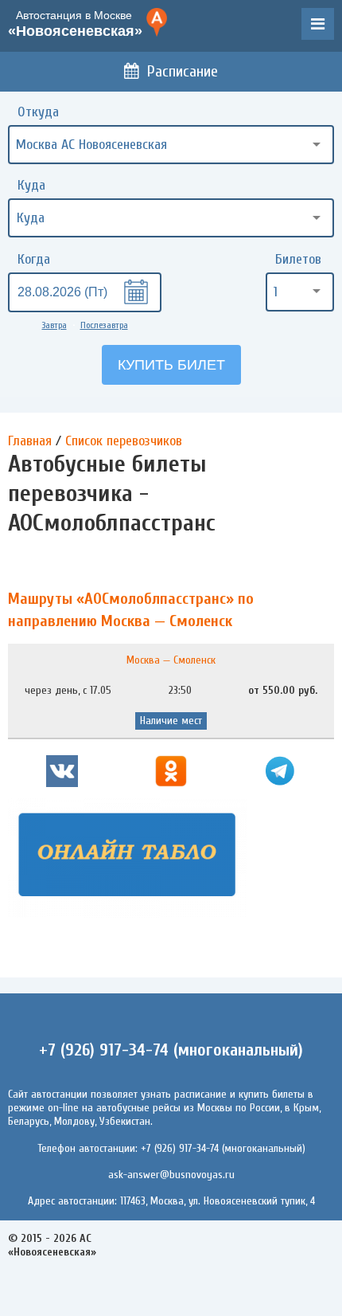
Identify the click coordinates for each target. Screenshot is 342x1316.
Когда (33, 259)
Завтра (54, 325)
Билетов (298, 259)
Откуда (38, 112)
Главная (30, 441)
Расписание (182, 71)
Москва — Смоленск (171, 660)
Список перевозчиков (123, 441)
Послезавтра (104, 325)
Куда (31, 185)
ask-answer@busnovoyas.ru (171, 1174)
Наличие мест (171, 720)
